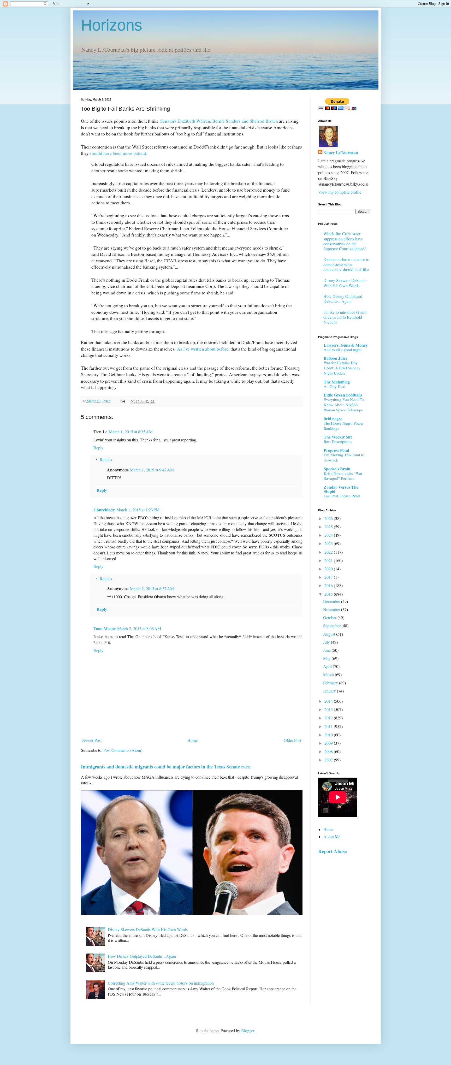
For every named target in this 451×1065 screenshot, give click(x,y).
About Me (331, 836)
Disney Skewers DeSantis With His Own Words (148, 929)
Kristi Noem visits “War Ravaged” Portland (343, 476)
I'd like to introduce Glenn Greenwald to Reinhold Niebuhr (344, 317)
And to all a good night (342, 349)
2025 (329, 526)
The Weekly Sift (338, 437)
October (330, 617)
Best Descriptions (338, 441)
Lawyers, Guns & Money (346, 345)
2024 (329, 535)
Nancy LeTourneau (340, 153)
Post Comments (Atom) (122, 750)
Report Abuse (332, 851)
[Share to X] (142, 401)
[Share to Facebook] (147, 401)
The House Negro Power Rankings (344, 426)
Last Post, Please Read (342, 495)
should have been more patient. (118, 153)
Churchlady (104, 510)
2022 (329, 552)
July (327, 642)
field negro (333, 419)
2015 (329, 594)
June (327, 650)
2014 (329, 701)
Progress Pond (336, 450)
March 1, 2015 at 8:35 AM (131, 431)
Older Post (292, 740)
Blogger (247, 1030)
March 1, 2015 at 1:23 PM (137, 509)
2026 (329, 518)
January (330, 691)
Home (192, 740)
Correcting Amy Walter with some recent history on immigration (161, 983)
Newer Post (92, 740)
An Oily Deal (334, 386)
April (328, 666)
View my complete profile (339, 192)
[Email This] (132, 401)
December (332, 601)
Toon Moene (104, 628)
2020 (329, 568)
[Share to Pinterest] (152, 401)
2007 (329, 759)
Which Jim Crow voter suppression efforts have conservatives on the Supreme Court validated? (344, 241)
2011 (329, 726)
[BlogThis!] (137, 401)
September (332, 625)
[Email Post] (122, 400)
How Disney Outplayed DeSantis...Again (142, 956)
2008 (329, 751)
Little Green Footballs (343, 395)
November (332, 609)
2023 (329, 543)
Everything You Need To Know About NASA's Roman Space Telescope (344, 404)
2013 (329, 709)
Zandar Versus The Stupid (341, 489)
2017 (329, 577)
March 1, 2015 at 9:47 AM (152, 469)
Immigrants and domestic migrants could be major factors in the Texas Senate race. (166, 766)
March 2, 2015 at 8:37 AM (152, 588)
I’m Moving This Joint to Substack (344, 457)
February (331, 682)
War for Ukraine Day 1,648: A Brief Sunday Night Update (342, 368)
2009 (329, 743)
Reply (98, 447)
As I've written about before (202, 349)
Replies (106, 459)
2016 (329, 585)
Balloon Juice (335, 358)
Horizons (111, 25)
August (329, 634)
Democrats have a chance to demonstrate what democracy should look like (346, 264)
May (327, 658)
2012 (329, 717)
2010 (329, 734)
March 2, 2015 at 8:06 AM (139, 628)
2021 (329, 560)
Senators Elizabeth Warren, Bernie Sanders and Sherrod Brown (219, 121)
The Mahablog (337, 382)
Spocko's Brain (337, 469)
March (329, 674)
